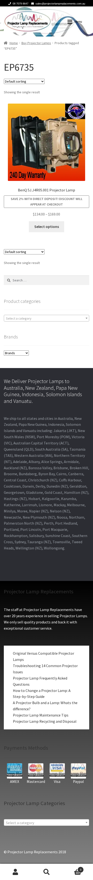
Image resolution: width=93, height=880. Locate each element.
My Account (15, 872)
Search (46, 872)
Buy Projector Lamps (36, 43)
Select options (46, 226)
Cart (71, 867)
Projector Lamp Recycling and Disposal (45, 721)
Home (14, 43)
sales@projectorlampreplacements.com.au (60, 3)
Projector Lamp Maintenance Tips (40, 715)
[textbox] (46, 318)
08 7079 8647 (20, 3)
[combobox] (46, 318)
